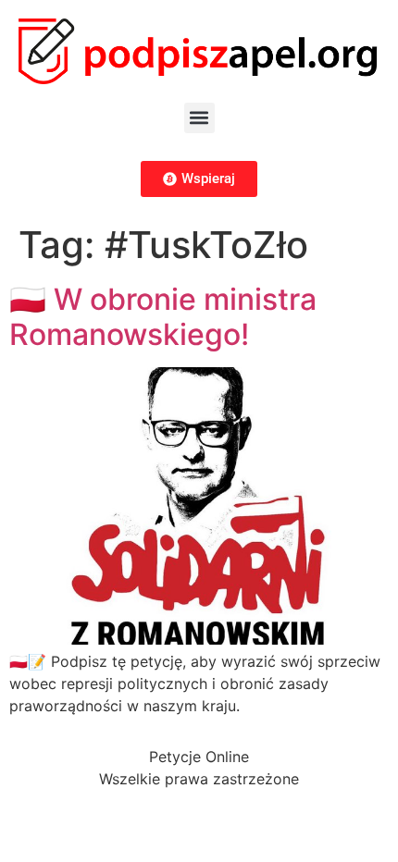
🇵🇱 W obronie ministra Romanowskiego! (163, 316)
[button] (199, 118)
